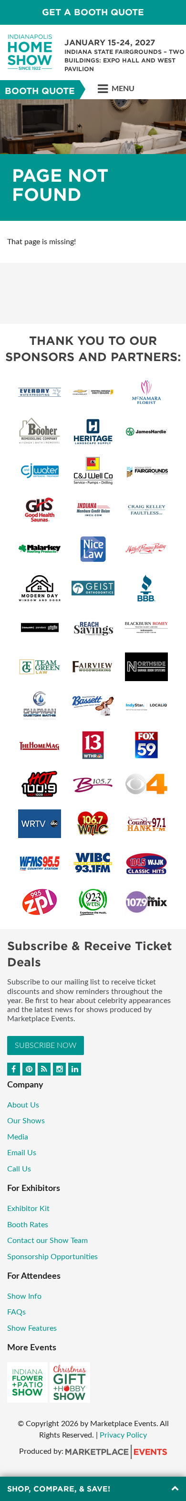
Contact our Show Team (47, 1240)
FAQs (16, 1312)
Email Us (21, 1153)
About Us (23, 1105)
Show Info (24, 1296)
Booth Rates (27, 1225)
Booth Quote (40, 91)
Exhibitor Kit (28, 1208)
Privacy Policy (123, 1435)
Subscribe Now (45, 1045)
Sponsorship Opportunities (52, 1257)
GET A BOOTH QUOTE (93, 12)
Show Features (32, 1328)
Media (17, 1137)
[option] (93, 160)
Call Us (19, 1169)
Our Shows (26, 1121)
